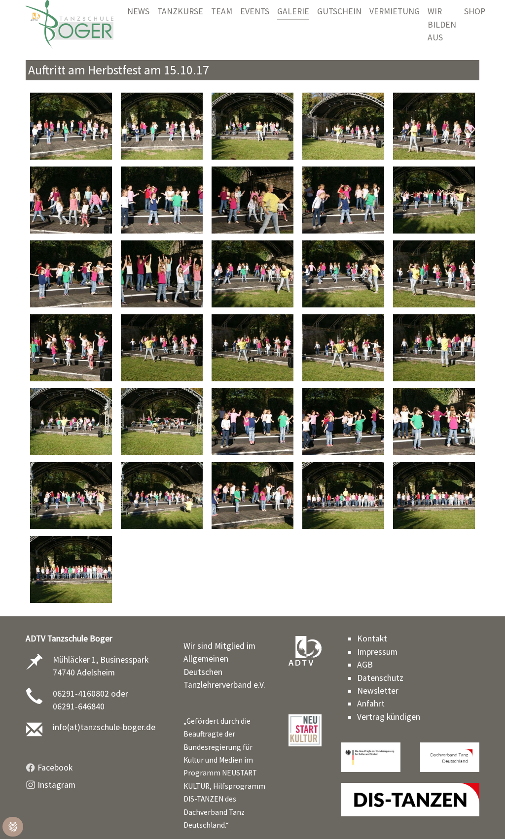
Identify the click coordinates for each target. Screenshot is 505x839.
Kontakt (372, 638)
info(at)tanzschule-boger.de (104, 727)
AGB (365, 664)
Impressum (377, 651)
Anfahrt (371, 703)
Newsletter (377, 690)
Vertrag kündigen (388, 716)
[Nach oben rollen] (482, 816)
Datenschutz (380, 677)
